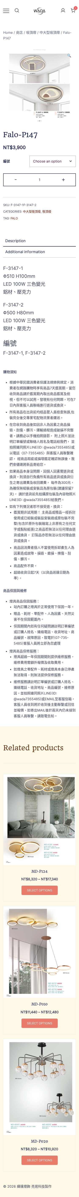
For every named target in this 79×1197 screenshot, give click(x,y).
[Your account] (63, 10)
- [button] (15, 179)
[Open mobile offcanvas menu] (6, 10)
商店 (19, 32)
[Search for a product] (16, 11)
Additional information (25, 252)
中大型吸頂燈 (50, 32)
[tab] (39, 241)
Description (15, 241)
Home (8, 32)
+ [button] (63, 179)
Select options (39, 890)
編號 (6, 161)
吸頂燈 (31, 32)
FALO (14, 218)
